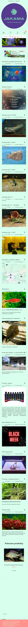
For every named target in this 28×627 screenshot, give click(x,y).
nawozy (20, 385)
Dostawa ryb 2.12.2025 (8, 170)
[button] (3, 32)
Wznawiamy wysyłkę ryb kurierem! (12, 61)
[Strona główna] (14, 16)
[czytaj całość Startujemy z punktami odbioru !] (24, 260)
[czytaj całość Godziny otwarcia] (24, 87)
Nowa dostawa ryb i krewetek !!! (11, 318)
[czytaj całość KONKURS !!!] (24, 289)
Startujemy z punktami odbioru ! (11, 260)
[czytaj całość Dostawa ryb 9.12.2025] (24, 142)
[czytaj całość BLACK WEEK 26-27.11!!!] (24, 422)
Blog (16, 291)
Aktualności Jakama (19, 63)
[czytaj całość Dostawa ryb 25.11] (24, 197)
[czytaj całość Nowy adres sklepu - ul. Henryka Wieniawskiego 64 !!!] (24, 352)
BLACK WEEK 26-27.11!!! (9, 422)
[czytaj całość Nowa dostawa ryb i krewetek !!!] (24, 318)
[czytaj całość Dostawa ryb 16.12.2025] (24, 115)
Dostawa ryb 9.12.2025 (8, 142)
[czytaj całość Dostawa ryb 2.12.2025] (24, 170)
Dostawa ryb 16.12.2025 (9, 115)
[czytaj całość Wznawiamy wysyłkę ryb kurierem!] (24, 62)
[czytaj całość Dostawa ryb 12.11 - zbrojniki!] (24, 205)
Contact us (5, 614)
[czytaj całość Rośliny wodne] (24, 510)
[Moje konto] (17, 33)
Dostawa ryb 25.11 (7, 197)
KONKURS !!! (5, 289)
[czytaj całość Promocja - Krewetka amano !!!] (24, 479)
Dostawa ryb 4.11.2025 (8, 232)
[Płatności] (14, 36)
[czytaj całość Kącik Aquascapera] (24, 452)
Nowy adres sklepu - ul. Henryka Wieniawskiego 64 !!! (14, 352)
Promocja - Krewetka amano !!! (11, 479)
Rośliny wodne (6, 510)
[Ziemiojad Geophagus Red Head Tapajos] (14, 555)
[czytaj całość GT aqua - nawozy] (24, 383)
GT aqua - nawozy (7, 383)
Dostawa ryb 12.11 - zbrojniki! (10, 205)
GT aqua (17, 385)
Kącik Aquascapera (7, 452)
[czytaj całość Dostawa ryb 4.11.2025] (24, 232)
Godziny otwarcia (7, 87)
